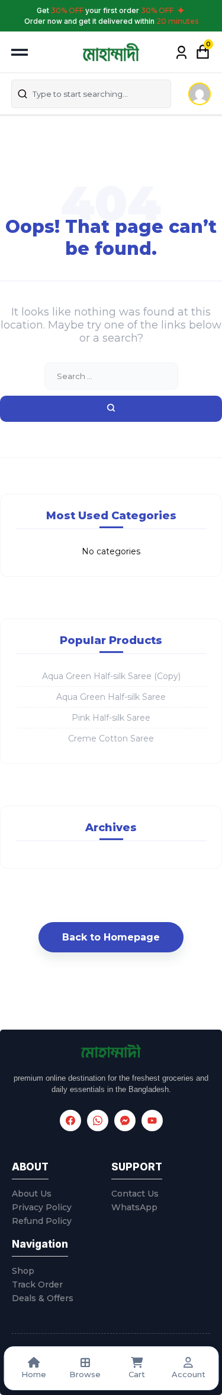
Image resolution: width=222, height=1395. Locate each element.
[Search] (111, 409)
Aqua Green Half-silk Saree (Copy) (111, 676)
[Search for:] (111, 376)
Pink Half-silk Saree (111, 717)
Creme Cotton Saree (111, 738)
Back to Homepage (111, 937)
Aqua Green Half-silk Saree (111, 697)
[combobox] (91, 94)
